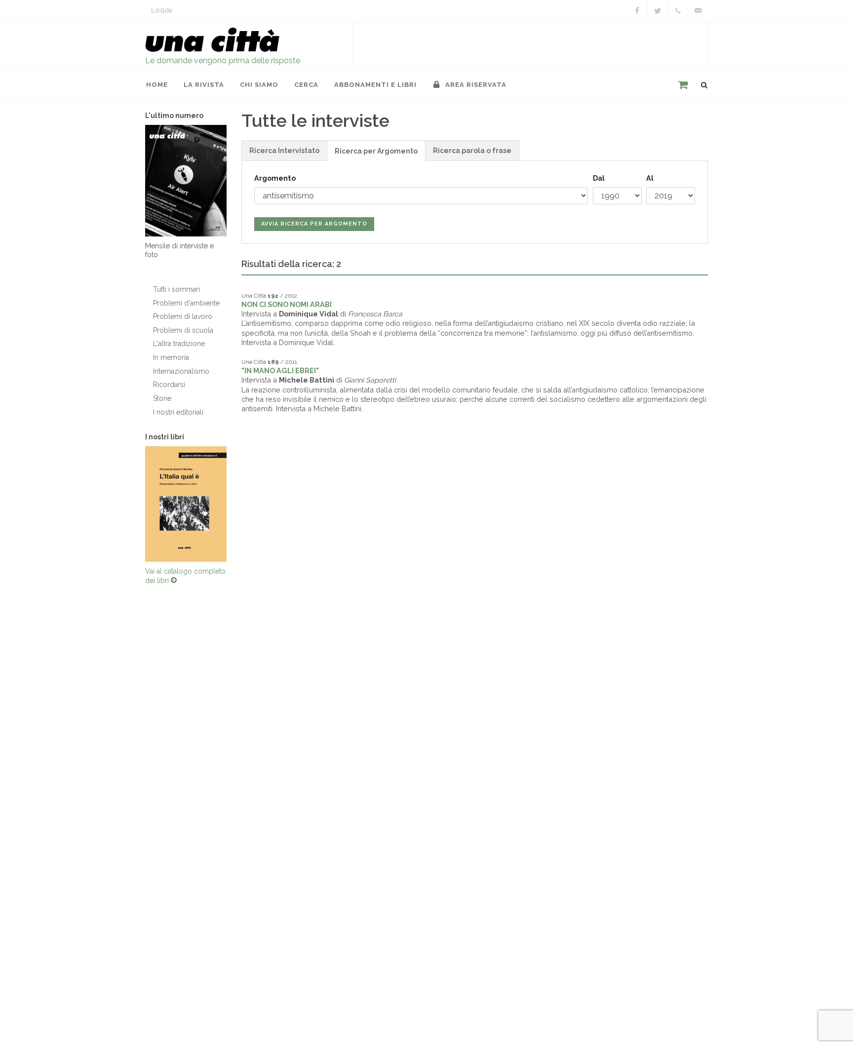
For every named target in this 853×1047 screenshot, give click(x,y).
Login (161, 10)
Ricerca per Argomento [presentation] (376, 151)
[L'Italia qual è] (186, 504)
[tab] (284, 150)
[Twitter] (657, 11)
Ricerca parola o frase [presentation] (472, 151)
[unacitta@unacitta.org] (698, 11)
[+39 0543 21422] (678, 11)
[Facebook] (637, 11)
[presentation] (136, 504)
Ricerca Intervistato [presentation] (284, 151)
